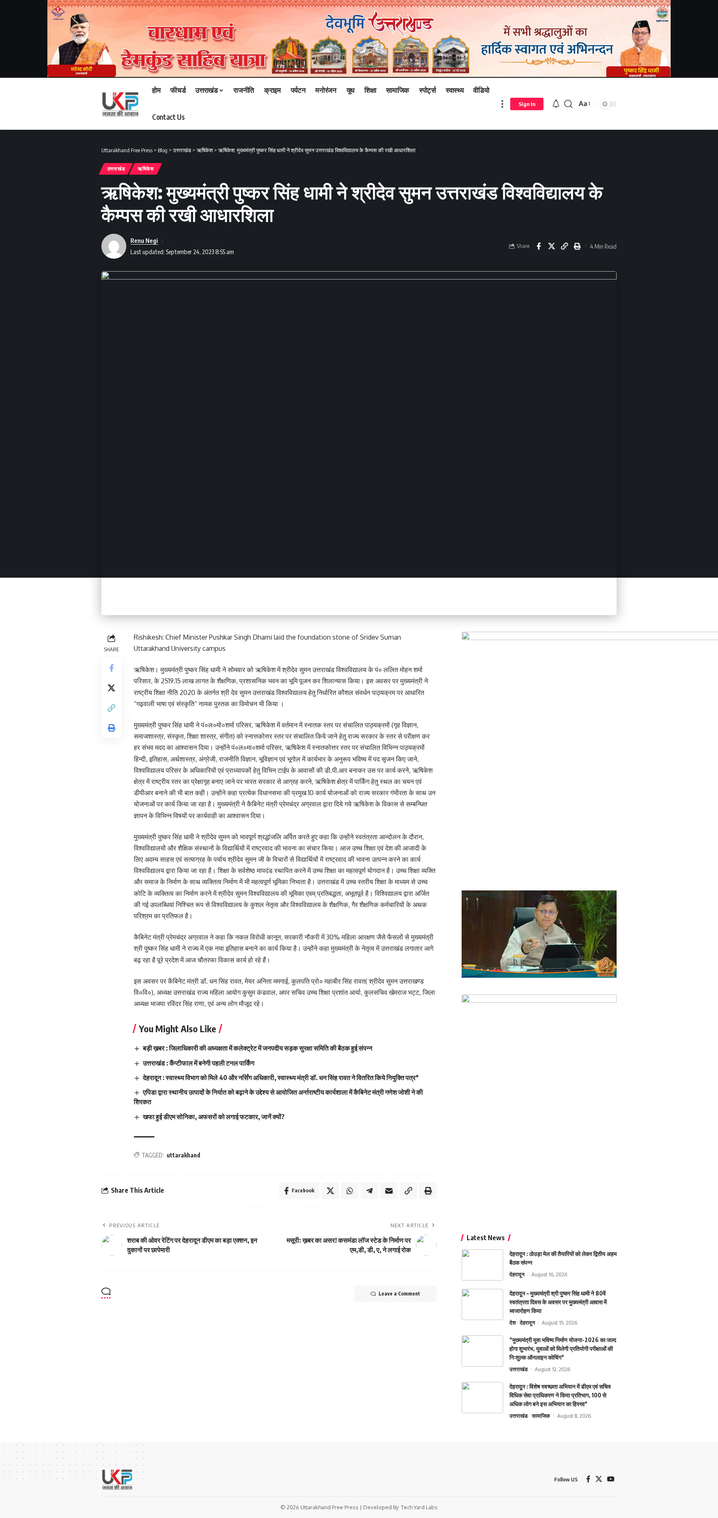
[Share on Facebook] (538, 246)
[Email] (389, 1190)
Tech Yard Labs (419, 1507)
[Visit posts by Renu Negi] (113, 246)
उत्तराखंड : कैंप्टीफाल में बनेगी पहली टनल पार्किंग (198, 1063)
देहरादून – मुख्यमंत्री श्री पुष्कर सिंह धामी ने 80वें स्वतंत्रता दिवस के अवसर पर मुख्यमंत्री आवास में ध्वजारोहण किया (558, 1302)
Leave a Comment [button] (399, 1294)
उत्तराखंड (116, 169)
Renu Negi (144, 240)
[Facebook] (588, 1479)
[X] (598, 1479)
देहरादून (516, 1274)
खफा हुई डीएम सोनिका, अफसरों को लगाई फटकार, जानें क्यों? (214, 1117)
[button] (502, 104)
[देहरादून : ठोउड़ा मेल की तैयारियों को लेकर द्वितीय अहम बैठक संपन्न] (482, 1265)
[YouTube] (611, 1479)
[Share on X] (551, 246)
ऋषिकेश (146, 169)
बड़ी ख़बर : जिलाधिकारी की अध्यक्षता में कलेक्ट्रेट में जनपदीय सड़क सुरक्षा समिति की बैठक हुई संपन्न (257, 1048)
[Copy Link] (564, 246)
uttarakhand (183, 1155)
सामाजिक (541, 1415)
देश (512, 1322)
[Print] (577, 246)
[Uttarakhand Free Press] (120, 103)
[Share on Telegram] (369, 1190)
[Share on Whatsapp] (350, 1190)
